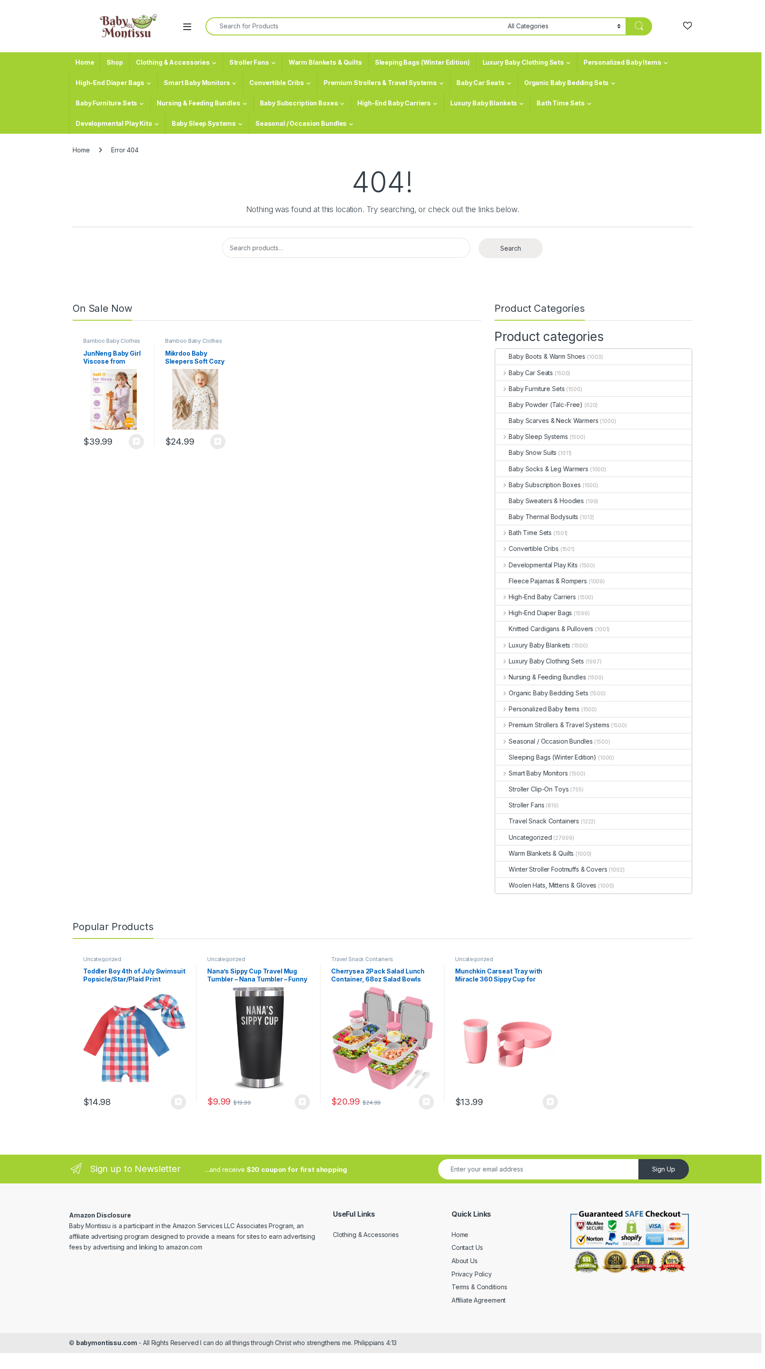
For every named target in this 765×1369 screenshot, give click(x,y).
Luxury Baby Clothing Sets (523, 62)
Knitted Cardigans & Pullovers (551, 628)
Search (510, 248)
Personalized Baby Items (622, 62)
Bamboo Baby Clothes (111, 340)
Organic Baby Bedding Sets (566, 82)
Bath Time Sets (561, 103)
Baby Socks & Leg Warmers (548, 469)
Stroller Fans (249, 62)
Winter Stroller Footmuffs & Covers (558, 869)
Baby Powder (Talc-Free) (546, 404)
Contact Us (467, 1247)
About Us (465, 1260)
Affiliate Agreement (479, 1300)
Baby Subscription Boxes (299, 103)
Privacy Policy (472, 1274)
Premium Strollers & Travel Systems (380, 82)
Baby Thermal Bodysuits (543, 516)
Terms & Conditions (479, 1287)
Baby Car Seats (480, 82)
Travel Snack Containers (544, 821)
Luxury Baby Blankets (483, 103)
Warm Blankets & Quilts (325, 62)
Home (84, 62)
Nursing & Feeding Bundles (198, 103)
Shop (115, 62)
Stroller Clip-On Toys (538, 789)
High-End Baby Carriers (394, 103)
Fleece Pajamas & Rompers (548, 581)
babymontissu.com (106, 1342)
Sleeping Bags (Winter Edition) (422, 62)
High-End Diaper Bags (110, 82)
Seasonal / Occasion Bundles (301, 123)
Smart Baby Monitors (197, 82)
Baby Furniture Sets (106, 103)
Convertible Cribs (276, 82)
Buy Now (136, 441)
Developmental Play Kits (114, 123)
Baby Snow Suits (532, 452)
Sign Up (663, 1169)
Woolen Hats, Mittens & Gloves (552, 885)
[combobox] (354, 26)
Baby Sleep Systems (204, 123)
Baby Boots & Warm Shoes (547, 356)
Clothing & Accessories (173, 62)
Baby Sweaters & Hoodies (546, 500)
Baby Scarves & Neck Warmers (553, 420)
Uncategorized (530, 837)
